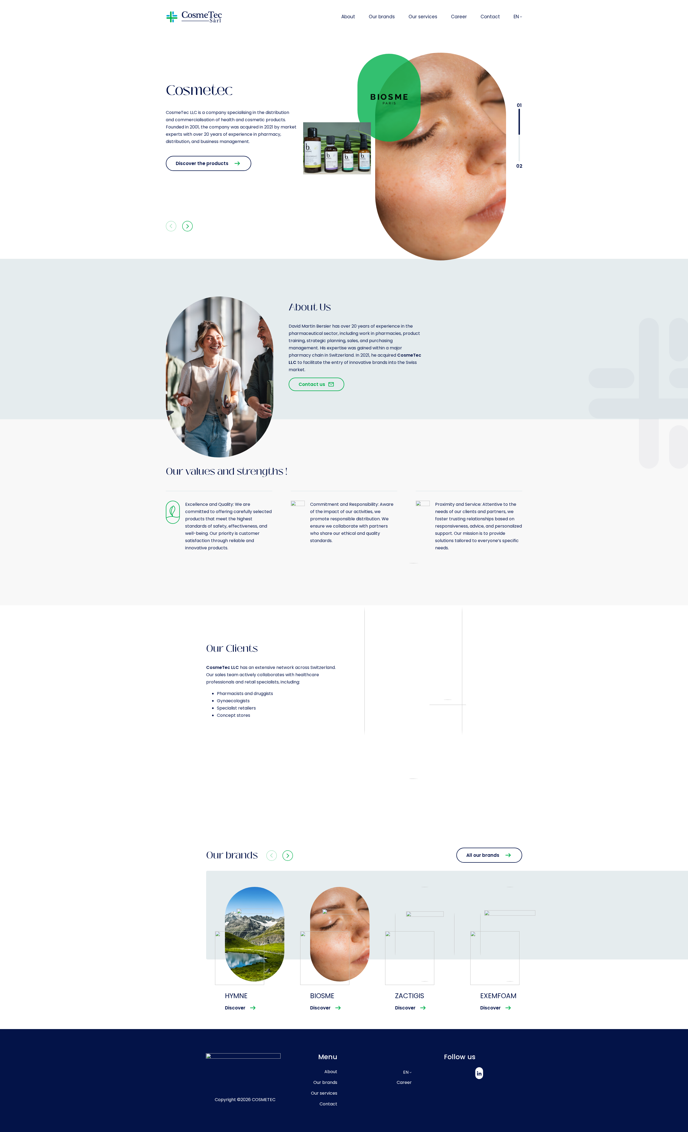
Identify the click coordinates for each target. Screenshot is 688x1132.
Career (404, 1082)
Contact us (312, 384)
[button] (185, 227)
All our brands (482, 855)
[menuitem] (355, 17)
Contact (328, 1104)
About (330, 1072)
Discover (235, 1008)
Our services (324, 1093)
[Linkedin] (479, 1073)
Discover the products (202, 163)
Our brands (325, 1082)
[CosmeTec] (194, 17)
